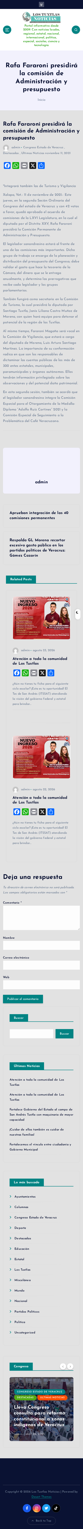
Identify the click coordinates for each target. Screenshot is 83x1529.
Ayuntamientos (25, 1196)
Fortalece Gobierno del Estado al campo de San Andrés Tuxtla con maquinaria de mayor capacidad (41, 1115)
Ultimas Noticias (32, 153)
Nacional (20, 1301)
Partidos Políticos (26, 1311)
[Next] (70, 1366)
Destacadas (11, 153)
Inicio (42, 100)
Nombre (9, 938)
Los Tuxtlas (22, 1269)
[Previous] (63, 1366)
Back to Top (43, 1520)
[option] (41, 1409)
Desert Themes (41, 1497)
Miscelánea (22, 1280)
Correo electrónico (16, 957)
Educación (21, 1249)
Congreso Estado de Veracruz (43, 147)
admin (15, 147)
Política (19, 1322)
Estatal (19, 1259)
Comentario (12, 902)
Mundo (19, 1290)
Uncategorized (24, 1332)
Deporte (20, 1228)
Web (6, 977)
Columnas (21, 1207)
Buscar (19, 1018)
